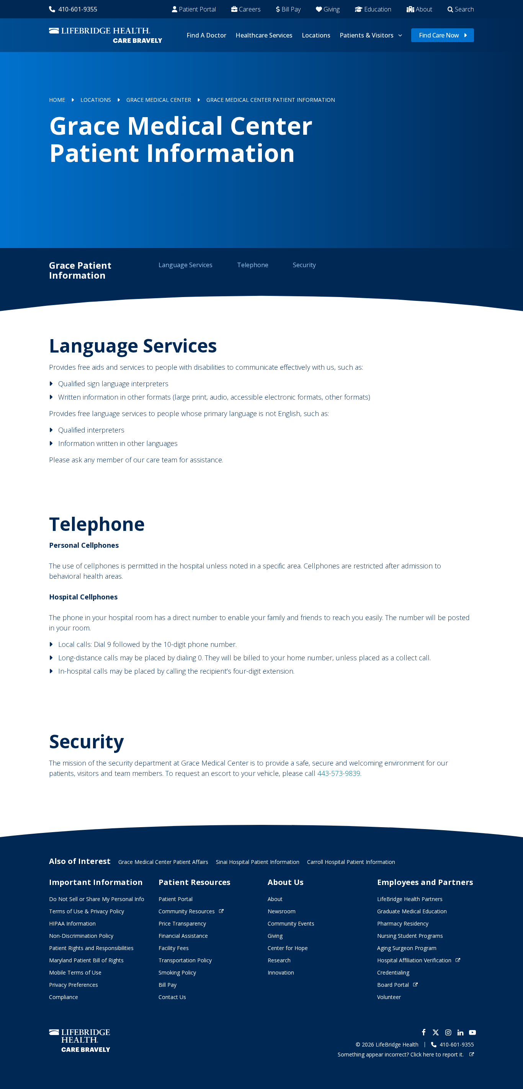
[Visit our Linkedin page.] (460, 1032)
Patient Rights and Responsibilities (91, 948)
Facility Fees (174, 948)
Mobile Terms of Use (75, 972)
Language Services (185, 265)
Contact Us (172, 997)
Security (304, 265)
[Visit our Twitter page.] (435, 1032)
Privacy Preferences (73, 984)
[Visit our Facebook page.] (423, 1032)
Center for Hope (288, 948)
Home (57, 99)
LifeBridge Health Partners (410, 899)
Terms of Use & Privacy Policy (86, 911)
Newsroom (282, 911)
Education (377, 9)
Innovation (281, 972)
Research (279, 960)
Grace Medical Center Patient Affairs (163, 861)
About (424, 9)
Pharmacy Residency (402, 923)
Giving (332, 9)
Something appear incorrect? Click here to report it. (401, 1054)
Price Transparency (182, 923)
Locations (316, 35)
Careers (250, 9)
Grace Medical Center (158, 99)
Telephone (252, 265)
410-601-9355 (77, 9)
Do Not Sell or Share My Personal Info (96, 899)
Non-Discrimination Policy (81, 935)
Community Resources (187, 911)
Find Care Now (439, 35)
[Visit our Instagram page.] (447, 1032)
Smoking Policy (177, 972)
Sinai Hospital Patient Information (257, 861)
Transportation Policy (185, 960)
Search (464, 9)
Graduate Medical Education (412, 911)
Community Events (291, 923)
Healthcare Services (264, 35)
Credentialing (393, 972)
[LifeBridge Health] (79, 1040)
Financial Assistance (183, 935)
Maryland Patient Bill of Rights (86, 960)
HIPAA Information (72, 923)
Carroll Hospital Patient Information (351, 861)
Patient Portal (197, 9)
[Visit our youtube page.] (472, 1032)
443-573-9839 (338, 773)
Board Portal (393, 984)
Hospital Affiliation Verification (414, 960)
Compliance (63, 997)
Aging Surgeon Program (406, 948)
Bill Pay (291, 9)
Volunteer (389, 997)
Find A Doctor (206, 35)
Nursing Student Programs (410, 935)
